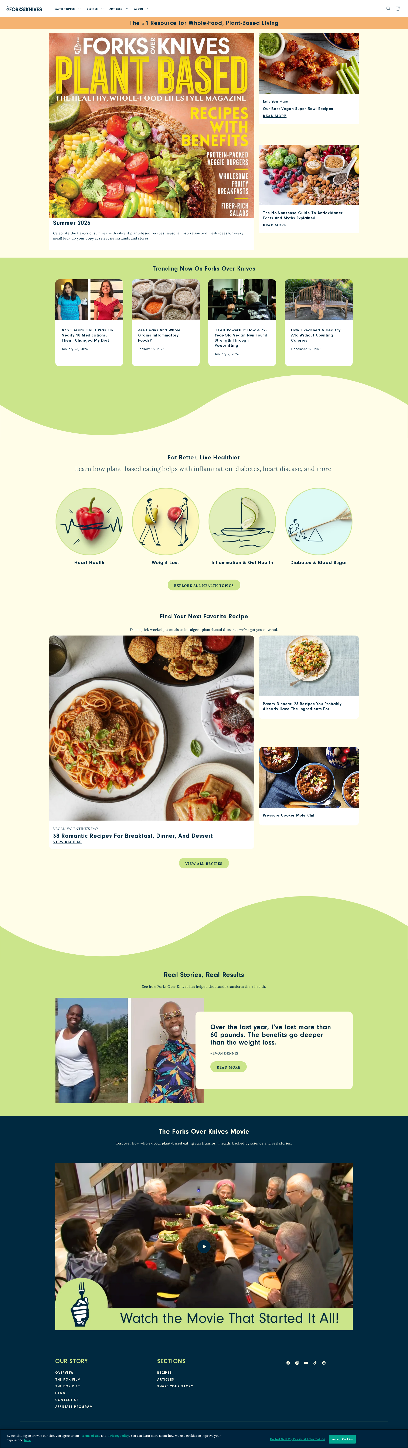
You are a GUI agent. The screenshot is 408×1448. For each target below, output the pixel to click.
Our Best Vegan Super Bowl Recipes (298, 109)
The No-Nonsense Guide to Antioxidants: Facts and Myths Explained (303, 216)
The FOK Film (68, 1380)
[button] (65, 8)
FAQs (60, 1393)
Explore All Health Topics (204, 585)
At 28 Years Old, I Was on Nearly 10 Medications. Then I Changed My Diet (87, 336)
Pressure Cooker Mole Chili (289, 816)
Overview (64, 1373)
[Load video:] (204, 1246)
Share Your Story (175, 1386)
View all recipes (204, 863)
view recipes (67, 842)
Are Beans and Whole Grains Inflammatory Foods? (159, 336)
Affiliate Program (74, 1407)
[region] (204, 1438)
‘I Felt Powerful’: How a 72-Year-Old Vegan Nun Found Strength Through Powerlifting (241, 338)
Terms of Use (90, 1436)
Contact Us (67, 1400)
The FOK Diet (67, 1386)
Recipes (164, 1373)
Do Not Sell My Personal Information (297, 1439)
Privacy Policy (118, 1436)
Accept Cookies (342, 1439)
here (27, 1440)
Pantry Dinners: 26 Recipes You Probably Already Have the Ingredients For (302, 706)
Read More (228, 1067)
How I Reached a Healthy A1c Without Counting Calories (316, 336)
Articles (165, 1380)
